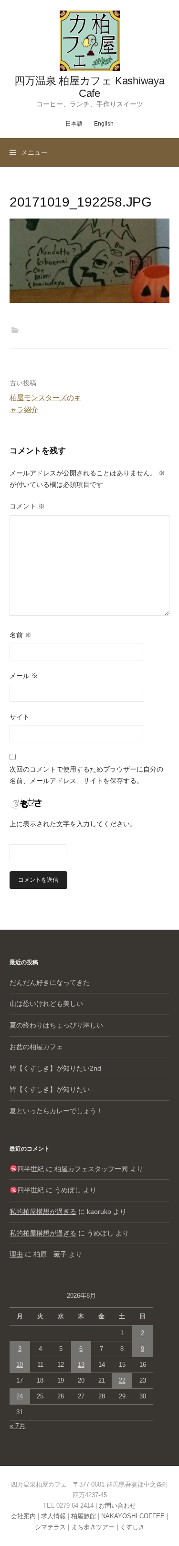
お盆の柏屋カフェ (36, 1046)
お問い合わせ (117, 1505)
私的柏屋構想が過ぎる (43, 1211)
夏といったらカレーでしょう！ (56, 1111)
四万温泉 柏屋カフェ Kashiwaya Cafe (89, 87)
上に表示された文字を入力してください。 (73, 824)
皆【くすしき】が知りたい (50, 1089)
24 (19, 1396)
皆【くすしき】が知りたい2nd (55, 1068)
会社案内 (23, 1516)
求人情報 (53, 1516)
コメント (27, 506)
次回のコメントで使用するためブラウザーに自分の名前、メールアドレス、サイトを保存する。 (86, 775)
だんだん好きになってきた (50, 982)
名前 (21, 635)
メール (24, 676)
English (104, 123)
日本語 (74, 123)
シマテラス (50, 1527)
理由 (16, 1254)
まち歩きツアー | (95, 1527)
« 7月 (18, 1426)
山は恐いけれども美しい (46, 1003)
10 (19, 1364)
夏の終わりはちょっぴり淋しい (56, 1025)
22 (122, 1380)
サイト (20, 717)
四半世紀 (30, 1169)
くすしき (132, 1527)
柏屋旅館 (83, 1516)
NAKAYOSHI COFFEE (133, 1516)
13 (81, 1364)
